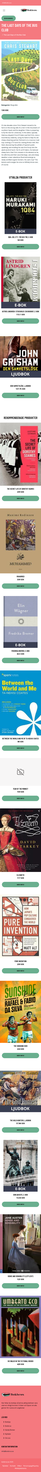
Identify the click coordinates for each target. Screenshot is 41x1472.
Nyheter (8, 1434)
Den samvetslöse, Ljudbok (20, 386)
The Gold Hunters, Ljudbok (20, 1120)
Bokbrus (8, 1426)
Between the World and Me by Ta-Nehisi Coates (20, 738)
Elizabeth (20, 875)
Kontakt (13, 1466)
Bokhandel (8, 18)
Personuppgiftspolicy (31, 1466)
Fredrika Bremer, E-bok (20, 651)
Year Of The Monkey (20, 789)
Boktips (8, 1422)
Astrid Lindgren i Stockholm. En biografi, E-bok (20, 311)
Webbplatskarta (20, 1468)
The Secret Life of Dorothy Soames (20, 489)
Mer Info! (20, 117)
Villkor (19, 1466)
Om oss (7, 1438)
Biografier (14, 105)
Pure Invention (21, 961)
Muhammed (20, 576)
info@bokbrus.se (6, 3)
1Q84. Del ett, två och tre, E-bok (20, 237)
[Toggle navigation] (4, 10)
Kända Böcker (10, 1430)
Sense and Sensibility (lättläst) (20, 1276)
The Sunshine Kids (20, 1046)
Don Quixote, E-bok (20, 1194)
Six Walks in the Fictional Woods (20, 1361)
